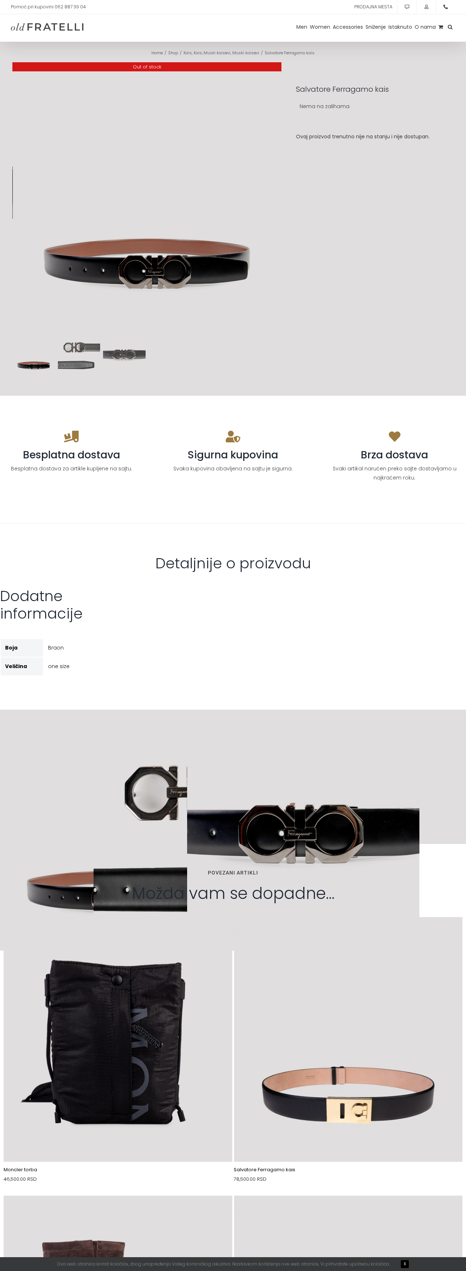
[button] (450, 27)
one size (59, 666)
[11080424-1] (118, 1212)
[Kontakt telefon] (445, 7)
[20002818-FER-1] (348, 934)
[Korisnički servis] (407, 7)
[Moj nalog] (426, 7)
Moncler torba (20, 1169)
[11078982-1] (348, 1212)
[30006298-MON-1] (118, 934)
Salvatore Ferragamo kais (264, 1169)
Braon (56, 647)
